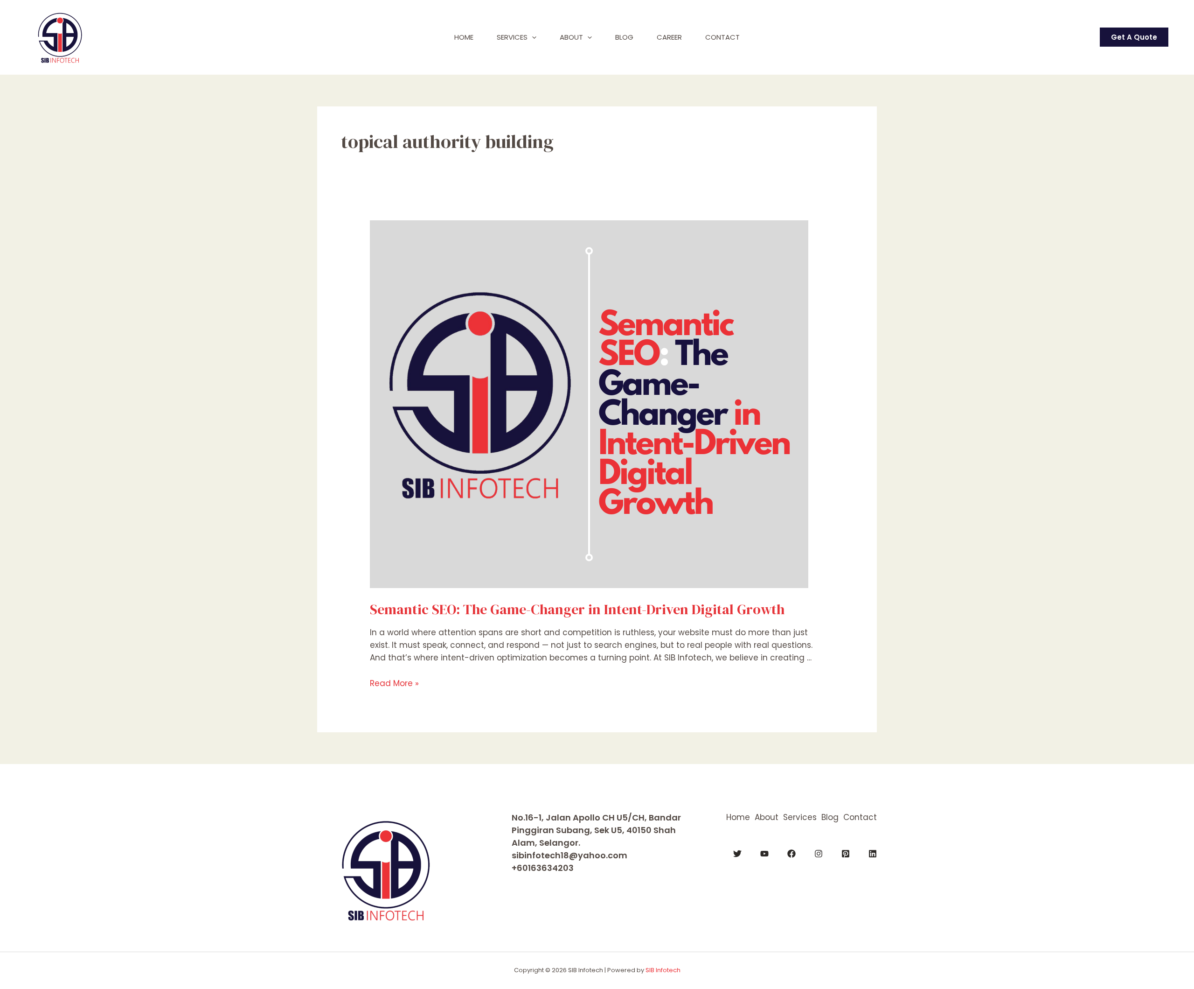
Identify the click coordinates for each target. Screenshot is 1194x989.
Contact (722, 37)
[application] (532, 37)
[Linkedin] (872, 853)
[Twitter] (737, 853)
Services (512, 37)
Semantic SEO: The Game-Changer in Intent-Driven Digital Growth (577, 609)
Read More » (394, 683)
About (571, 37)
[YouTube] (764, 853)
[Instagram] (818, 853)
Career (669, 37)
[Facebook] (791, 853)
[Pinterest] (845, 853)
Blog (624, 37)
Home (463, 37)
